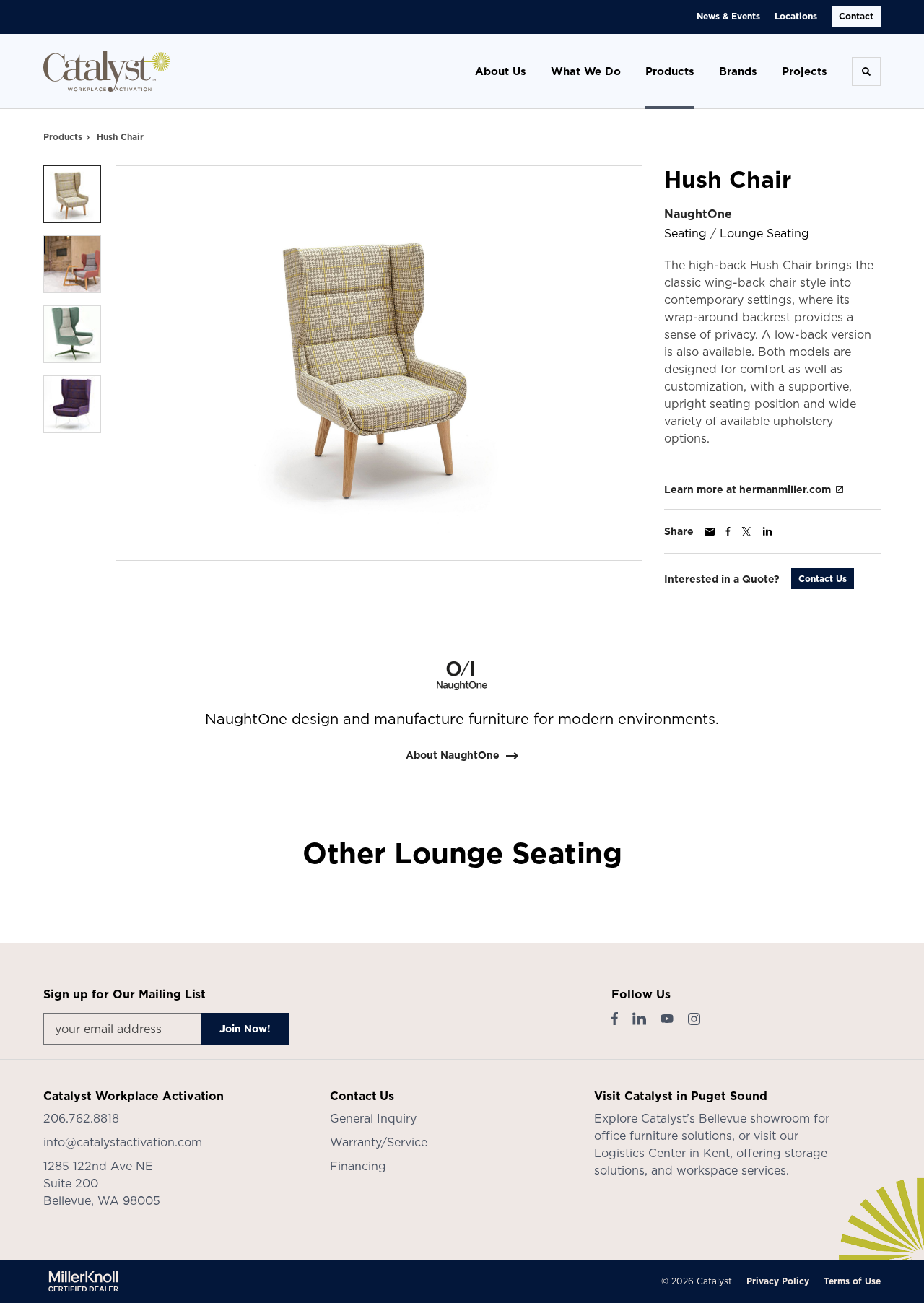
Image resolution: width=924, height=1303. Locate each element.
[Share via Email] (710, 532)
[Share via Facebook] (728, 531)
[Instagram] (694, 1019)
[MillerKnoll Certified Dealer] (83, 1281)
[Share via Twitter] (746, 531)
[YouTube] (667, 1018)
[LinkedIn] (639, 1018)
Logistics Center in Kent (662, 1153)
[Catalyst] (106, 71)
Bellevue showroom (754, 1118)
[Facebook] (614, 1018)
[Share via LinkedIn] (767, 531)
